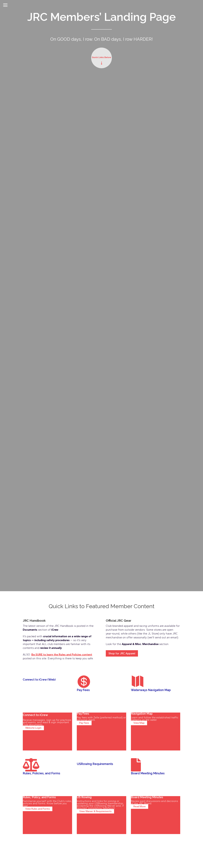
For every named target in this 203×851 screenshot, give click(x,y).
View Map (139, 723)
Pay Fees (84, 723)
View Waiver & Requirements (95, 811)
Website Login (33, 727)
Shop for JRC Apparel (122, 653)
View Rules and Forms (37, 808)
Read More (139, 806)
